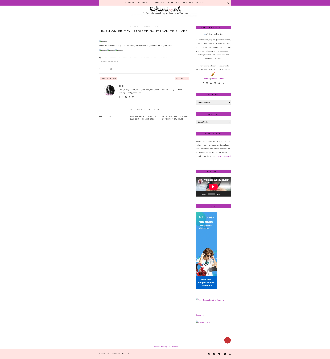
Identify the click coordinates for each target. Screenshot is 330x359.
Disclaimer (173, 347)
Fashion (134, 26)
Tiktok (221, 79)
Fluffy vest (105, 116)
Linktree (206, 79)
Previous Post (109, 78)
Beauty (142, 3)
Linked (214, 79)
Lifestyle (157, 3)
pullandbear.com (109, 61)
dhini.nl (126, 354)
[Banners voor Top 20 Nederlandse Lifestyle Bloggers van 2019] (210, 300)
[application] (213, 187)
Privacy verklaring (194, 3)
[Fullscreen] (227, 194)
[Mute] (223, 194)
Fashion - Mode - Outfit (146, 58)
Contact (172, 3)
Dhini (121, 86)
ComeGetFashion (112, 58)
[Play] (199, 194)
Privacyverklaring (159, 347)
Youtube (129, 3)
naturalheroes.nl (224, 156)
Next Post (181, 78)
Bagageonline (202, 315)
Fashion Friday (168, 58)
